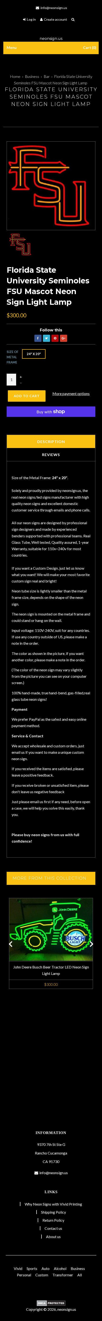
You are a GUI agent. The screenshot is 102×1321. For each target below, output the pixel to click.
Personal (24, 1275)
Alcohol (60, 1268)
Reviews (51, 454)
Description (51, 441)
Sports (32, 1268)
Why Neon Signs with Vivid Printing (53, 1204)
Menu (12, 47)
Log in (31, 19)
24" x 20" (34, 354)
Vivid (18, 1268)
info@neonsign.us (53, 8)
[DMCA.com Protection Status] (51, 1303)
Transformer (62, 1275)
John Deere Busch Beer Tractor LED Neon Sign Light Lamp (51, 970)
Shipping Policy (53, 1212)
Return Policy (53, 1220)
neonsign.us (51, 38)
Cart (89, 47)
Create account (55, 19)
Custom (41, 1275)
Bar (47, 76)
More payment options (71, 393)
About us (53, 1236)
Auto (46, 1268)
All (79, 1275)
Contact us (53, 1228)
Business (32, 76)
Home (15, 76)
